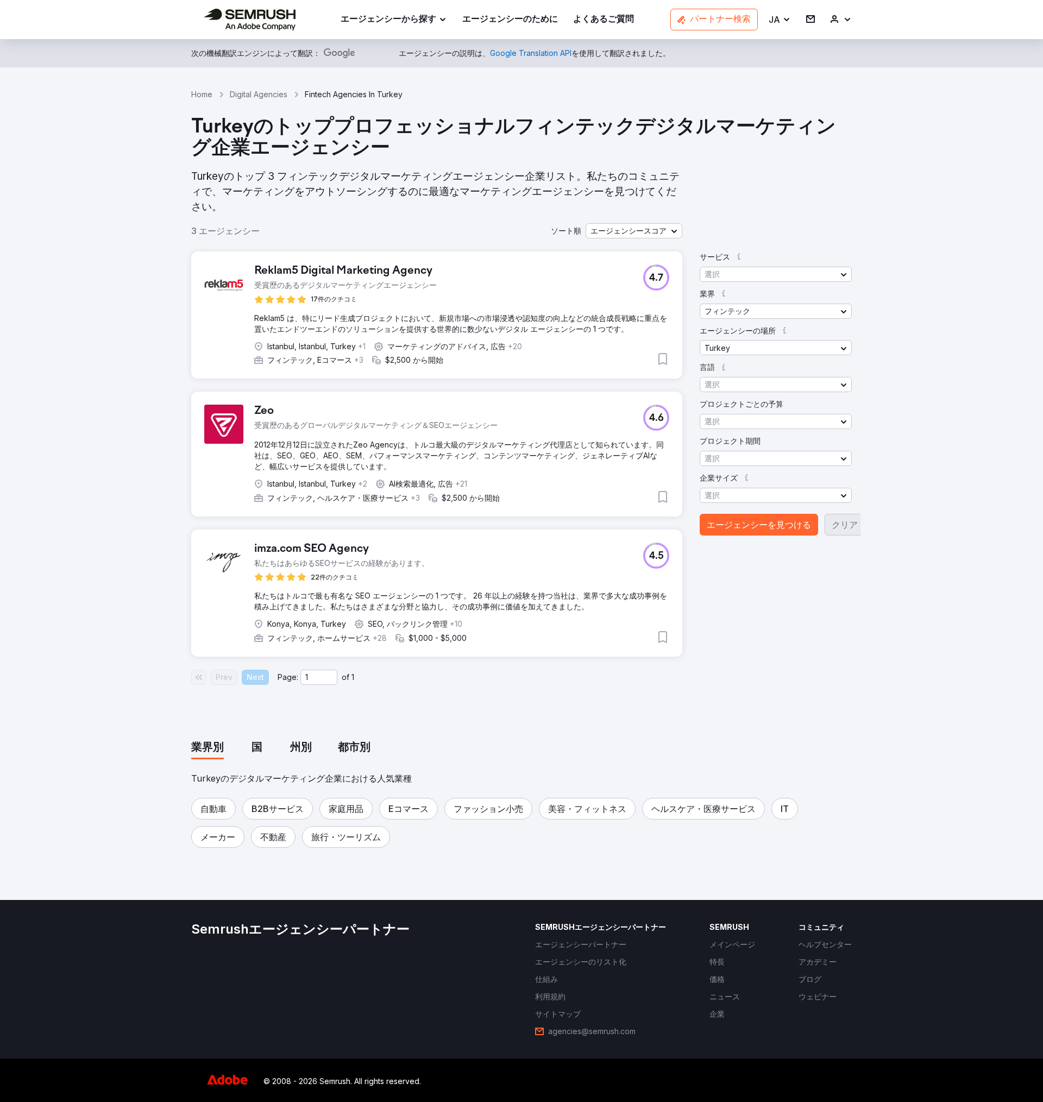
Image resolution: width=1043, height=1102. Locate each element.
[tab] (207, 748)
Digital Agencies (258, 94)
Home (201, 94)
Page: (288, 677)
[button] (780, 20)
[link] (510, 20)
